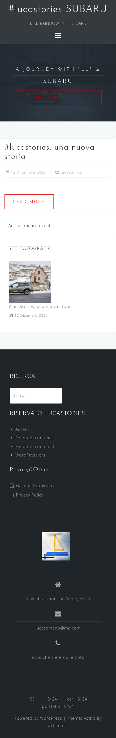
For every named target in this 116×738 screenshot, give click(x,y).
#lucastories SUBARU (58, 10)
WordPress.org (30, 455)
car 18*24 (77, 699)
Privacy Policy (29, 495)
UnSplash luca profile (58, 97)
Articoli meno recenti (30, 225)
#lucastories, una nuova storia (40, 306)
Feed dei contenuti (35, 437)
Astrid (90, 718)
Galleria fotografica (36, 485)
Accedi (22, 429)
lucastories (71, 172)
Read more (29, 201)
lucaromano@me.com (58, 628)
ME (32, 699)
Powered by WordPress (38, 718)
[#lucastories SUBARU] (56, 546)
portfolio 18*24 (58, 706)
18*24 (51, 699)
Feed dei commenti (35, 446)
